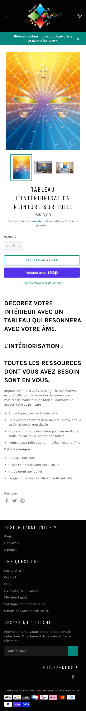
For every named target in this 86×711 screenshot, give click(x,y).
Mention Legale (15, 597)
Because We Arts (24, 690)
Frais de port (39, 221)
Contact (10, 577)
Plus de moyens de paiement (42, 283)
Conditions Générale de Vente (26, 611)
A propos (10, 550)
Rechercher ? (14, 571)
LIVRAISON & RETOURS (21, 591)
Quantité (10, 236)
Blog (7, 536)
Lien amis (11, 543)
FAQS (8, 584)
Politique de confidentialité (24, 604)
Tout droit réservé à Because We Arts (58, 690)
